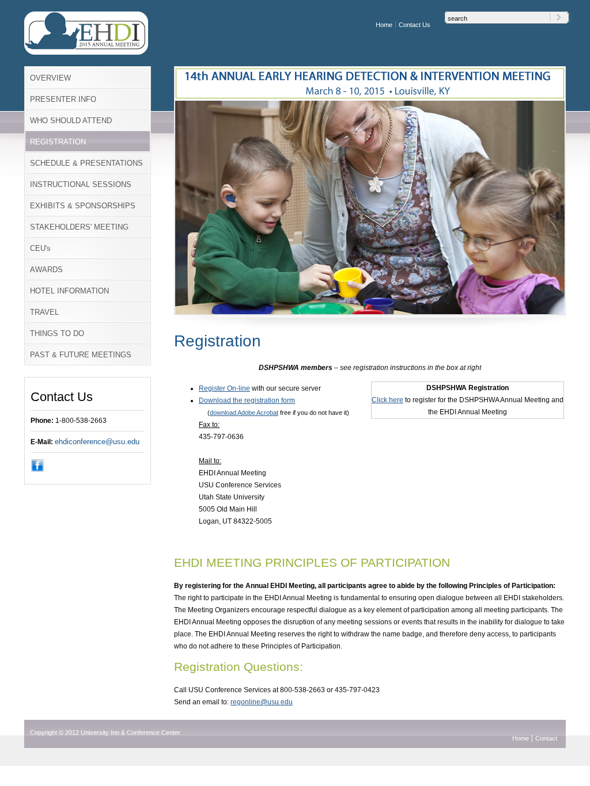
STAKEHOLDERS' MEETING (79, 227)
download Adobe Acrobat (244, 412)
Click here (387, 400)
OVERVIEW (50, 78)
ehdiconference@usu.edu (97, 441)
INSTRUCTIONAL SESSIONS (80, 184)
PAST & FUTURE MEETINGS (80, 354)
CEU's (40, 248)
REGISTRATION (58, 142)
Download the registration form (247, 400)
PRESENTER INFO (63, 99)
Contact (546, 738)
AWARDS (46, 269)
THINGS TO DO (57, 333)
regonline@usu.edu (261, 702)
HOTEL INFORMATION (69, 291)
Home (384, 24)
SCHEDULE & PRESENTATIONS (86, 163)
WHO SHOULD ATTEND (71, 120)
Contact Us (414, 24)
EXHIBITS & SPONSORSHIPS (82, 205)
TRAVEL (44, 312)
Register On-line (224, 388)
